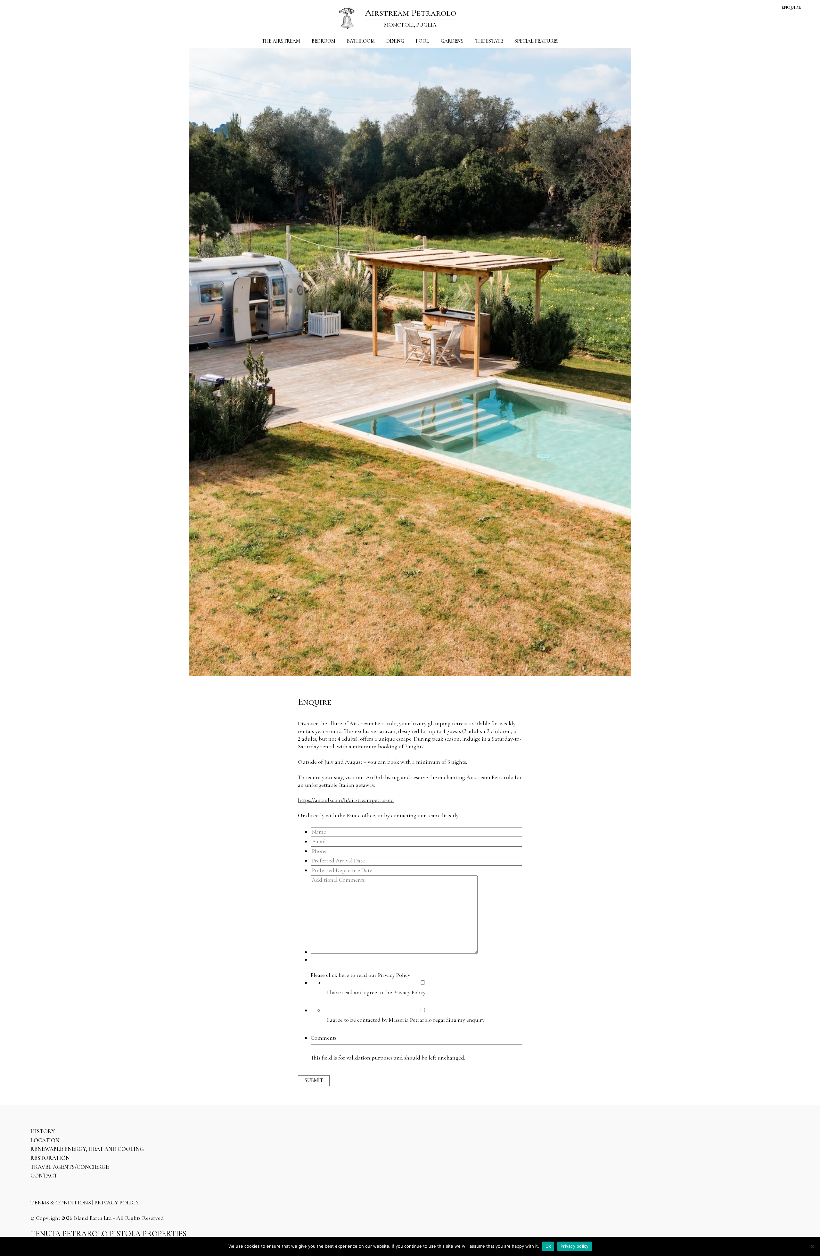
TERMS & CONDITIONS (60, 1202)
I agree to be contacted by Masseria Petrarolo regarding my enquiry (406, 1019)
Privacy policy (575, 1246)
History (42, 1131)
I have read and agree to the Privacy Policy (376, 992)
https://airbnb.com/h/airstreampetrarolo (346, 799)
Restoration (50, 1157)
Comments (324, 1037)
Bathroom (361, 41)
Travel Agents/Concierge (69, 1166)
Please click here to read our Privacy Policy (360, 974)
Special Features (536, 41)
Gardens (452, 41)
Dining (395, 41)
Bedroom (323, 41)
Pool (422, 41)
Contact (43, 1175)
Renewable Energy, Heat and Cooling (87, 1148)
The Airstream (281, 41)
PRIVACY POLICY (116, 1202)
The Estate (489, 41)
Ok (548, 1246)
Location (45, 1140)
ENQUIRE (791, 7)
